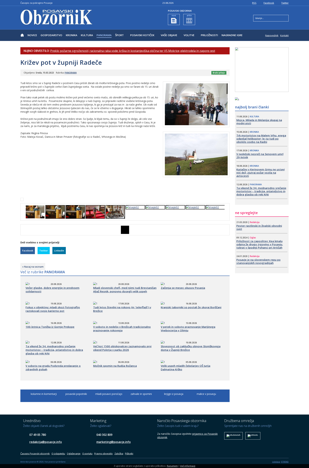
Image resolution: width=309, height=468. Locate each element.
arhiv (189, 15)
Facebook (269, 2)
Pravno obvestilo (103, 453)
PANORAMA (104, 35)
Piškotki (129, 453)
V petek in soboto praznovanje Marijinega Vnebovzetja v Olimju (188, 328)
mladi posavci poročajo (108, 394)
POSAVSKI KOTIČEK (142, 35)
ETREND (285, 461)
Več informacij (187, 465)
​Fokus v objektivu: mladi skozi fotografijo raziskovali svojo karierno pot (53, 309)
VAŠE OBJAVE (169, 35)
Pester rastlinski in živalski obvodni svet (259, 227)
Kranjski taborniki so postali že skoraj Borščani (191, 307)
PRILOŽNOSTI (209, 35)
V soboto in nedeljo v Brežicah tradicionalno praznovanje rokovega (122, 328)
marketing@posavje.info (113, 442)
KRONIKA (71, 35)
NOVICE (32, 35)
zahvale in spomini (141, 394)
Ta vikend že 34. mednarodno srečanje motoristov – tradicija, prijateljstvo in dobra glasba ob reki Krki (54, 349)
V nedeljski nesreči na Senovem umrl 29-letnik (259, 155)
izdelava (276, 461)
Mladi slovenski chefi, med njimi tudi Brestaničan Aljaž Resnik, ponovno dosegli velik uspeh (124, 289)
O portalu (87, 453)
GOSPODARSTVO (51, 35)
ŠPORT (119, 35)
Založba (118, 453)
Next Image (226, 229)
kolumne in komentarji (44, 394)
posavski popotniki (76, 394)
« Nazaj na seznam (32, 266)
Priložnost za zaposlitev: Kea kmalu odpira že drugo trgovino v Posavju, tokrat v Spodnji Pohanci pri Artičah (259, 244)
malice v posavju (206, 394)
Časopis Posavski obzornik (35, 453)
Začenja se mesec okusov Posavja (183, 288)
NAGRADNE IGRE (232, 35)
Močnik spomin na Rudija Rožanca (115, 365)
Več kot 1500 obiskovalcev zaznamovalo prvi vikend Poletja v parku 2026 (122, 348)
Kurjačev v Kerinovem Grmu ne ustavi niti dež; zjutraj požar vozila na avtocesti (260, 173)
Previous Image (23, 229)
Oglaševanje (73, 453)
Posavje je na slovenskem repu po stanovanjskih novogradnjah (258, 261)
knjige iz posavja (173, 394)
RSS (254, 2)
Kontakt (284, 35)
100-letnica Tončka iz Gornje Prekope (50, 327)
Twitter (285, 2)
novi (174, 15)
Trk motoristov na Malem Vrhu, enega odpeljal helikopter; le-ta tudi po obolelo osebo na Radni (261, 139)
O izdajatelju (58, 453)
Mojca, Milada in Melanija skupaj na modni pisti (259, 121)
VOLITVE (189, 35)
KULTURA (87, 35)
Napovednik (271, 35)
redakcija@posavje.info (45, 442)
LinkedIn (59, 250)
